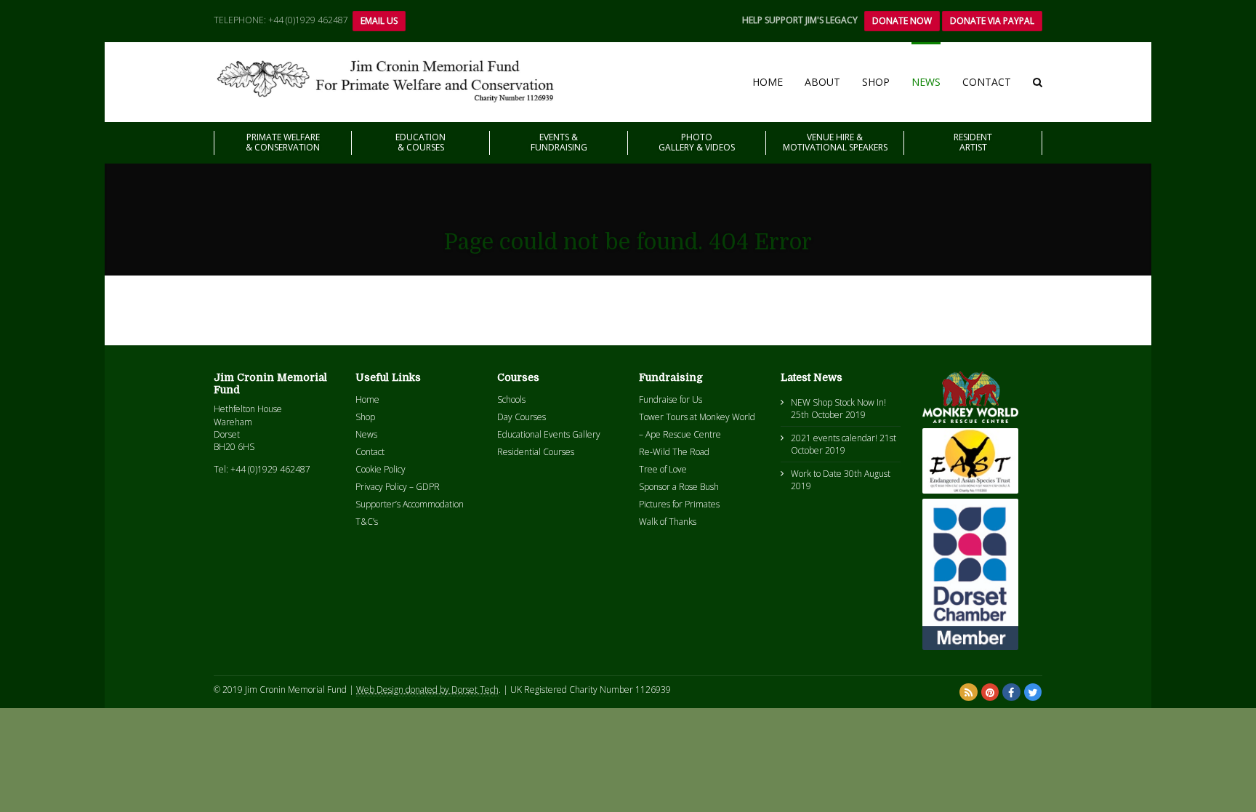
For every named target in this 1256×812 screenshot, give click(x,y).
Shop (876, 82)
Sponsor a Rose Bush (679, 487)
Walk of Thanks (667, 521)
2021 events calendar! (834, 438)
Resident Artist (973, 142)
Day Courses (521, 417)
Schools (511, 399)
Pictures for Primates (679, 504)
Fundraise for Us (670, 399)
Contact (986, 82)
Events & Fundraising (559, 142)
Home (767, 82)
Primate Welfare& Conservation (283, 142)
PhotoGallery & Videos (697, 142)
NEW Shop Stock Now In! (838, 402)
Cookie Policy (380, 469)
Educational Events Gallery (548, 434)
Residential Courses (535, 452)
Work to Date (816, 473)
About (822, 82)
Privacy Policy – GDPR (397, 487)
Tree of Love (663, 469)
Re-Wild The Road (674, 452)
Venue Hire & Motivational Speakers (835, 142)
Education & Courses (420, 142)
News (926, 82)
